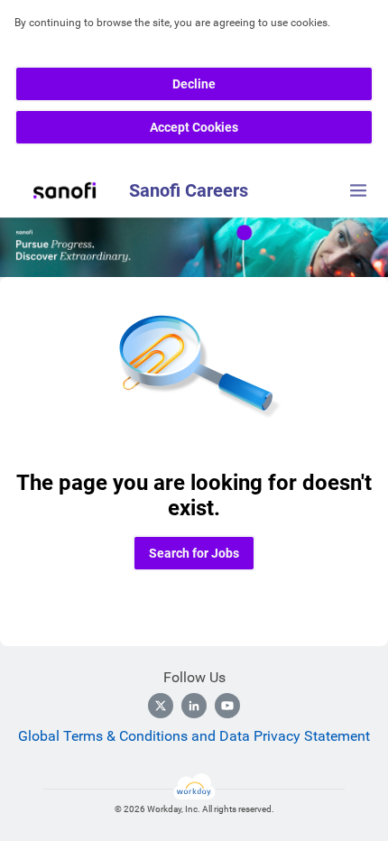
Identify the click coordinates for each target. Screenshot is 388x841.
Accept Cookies (194, 127)
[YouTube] (227, 705)
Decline (194, 84)
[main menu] (358, 190)
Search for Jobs (194, 553)
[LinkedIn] (194, 705)
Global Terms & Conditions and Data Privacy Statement (194, 735)
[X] (160, 705)
